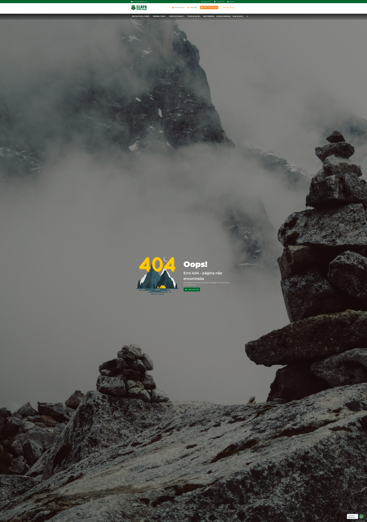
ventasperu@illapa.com (140, 1)
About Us (232, 1)
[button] (141, 16)
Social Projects (179, 7)
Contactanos (220, 1)
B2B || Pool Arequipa (210, 7)
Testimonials (207, 1)
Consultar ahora (228, 7)
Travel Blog (193, 7)
